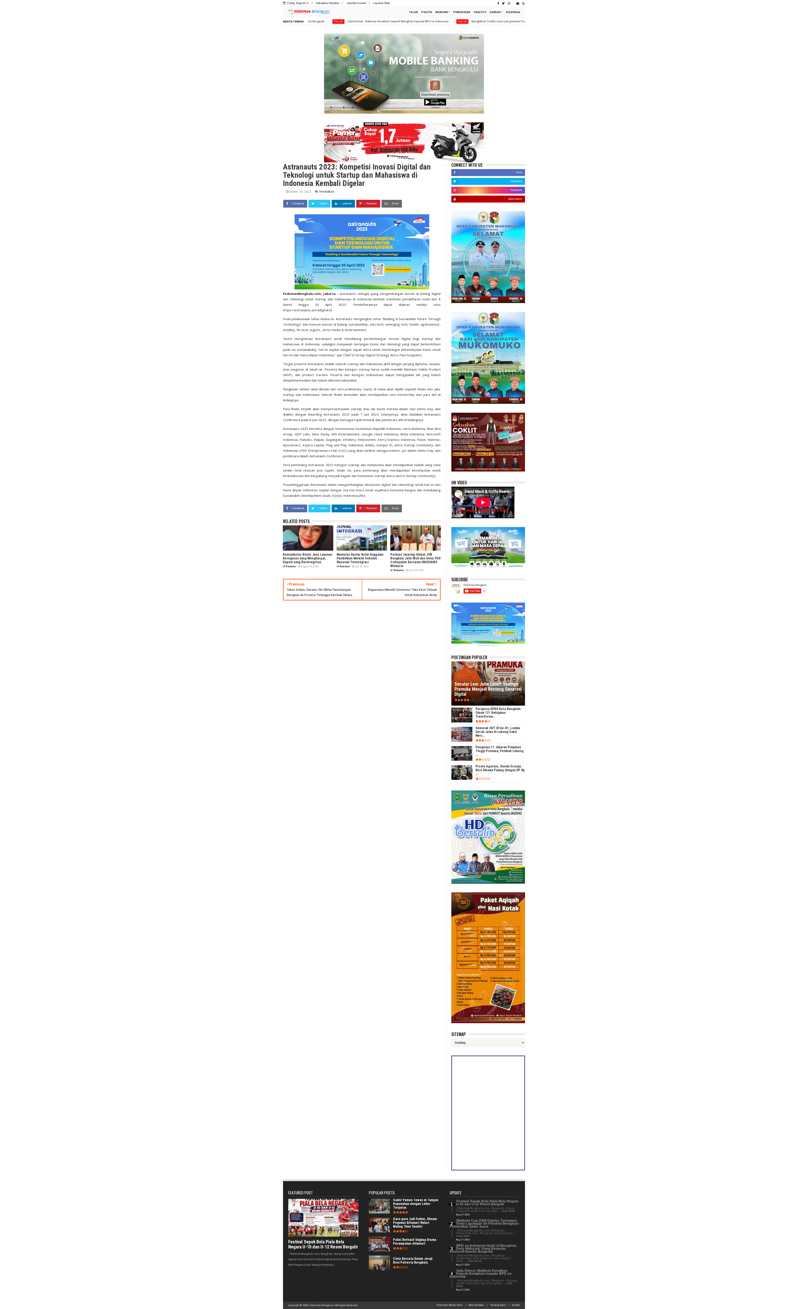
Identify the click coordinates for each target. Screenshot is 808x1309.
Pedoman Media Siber (450, 1305)
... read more (507, 1210)
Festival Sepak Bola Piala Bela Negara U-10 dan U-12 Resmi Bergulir (323, 1244)
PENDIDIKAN (461, 12)
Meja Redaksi (476, 1305)
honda (490, 21)
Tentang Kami (498, 1305)
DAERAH (495, 12)
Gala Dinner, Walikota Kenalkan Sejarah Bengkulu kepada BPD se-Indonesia (481, 1273)
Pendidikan (326, 191)
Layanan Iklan (381, 3)
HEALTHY (480, 12)
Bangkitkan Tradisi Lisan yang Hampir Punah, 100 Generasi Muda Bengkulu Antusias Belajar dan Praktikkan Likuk (402, 21)
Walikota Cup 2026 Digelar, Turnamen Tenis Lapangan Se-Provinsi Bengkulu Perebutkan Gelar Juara (484, 1223)
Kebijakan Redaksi (327, 3)
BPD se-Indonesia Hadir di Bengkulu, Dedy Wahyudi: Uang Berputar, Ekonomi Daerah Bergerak (483, 1248)
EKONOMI (441, 12)
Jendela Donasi (356, 3)
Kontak (516, 1305)
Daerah (318, 21)
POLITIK (426, 12)
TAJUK (413, 12)
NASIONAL (513, 12)
